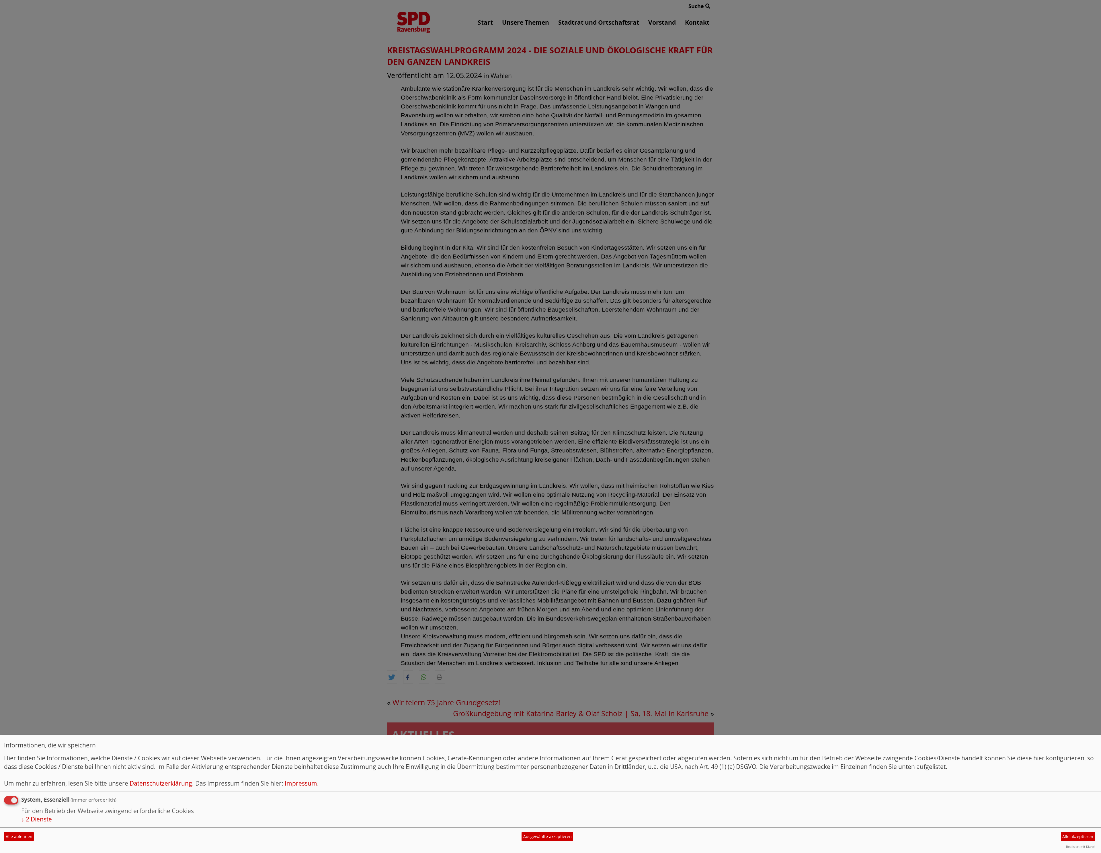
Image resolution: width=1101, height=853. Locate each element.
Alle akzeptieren (1077, 836)
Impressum (301, 783)
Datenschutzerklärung (161, 783)
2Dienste (36, 819)
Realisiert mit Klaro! (1080, 846)
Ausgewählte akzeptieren (547, 836)
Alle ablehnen (19, 836)
